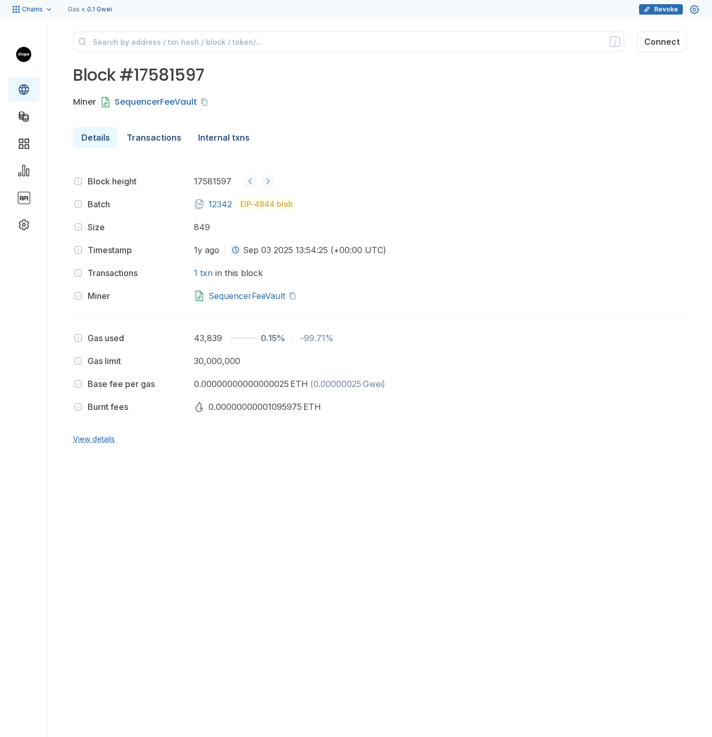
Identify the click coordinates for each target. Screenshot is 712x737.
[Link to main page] (23, 54)
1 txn (203, 273)
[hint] (78, 181)
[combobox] (235, 250)
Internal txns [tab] (224, 137)
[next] (268, 181)
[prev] (250, 181)
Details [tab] (95, 137)
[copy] (206, 102)
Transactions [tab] (154, 137)
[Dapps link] (24, 143)
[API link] (24, 197)
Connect (662, 41)
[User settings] (694, 9)
